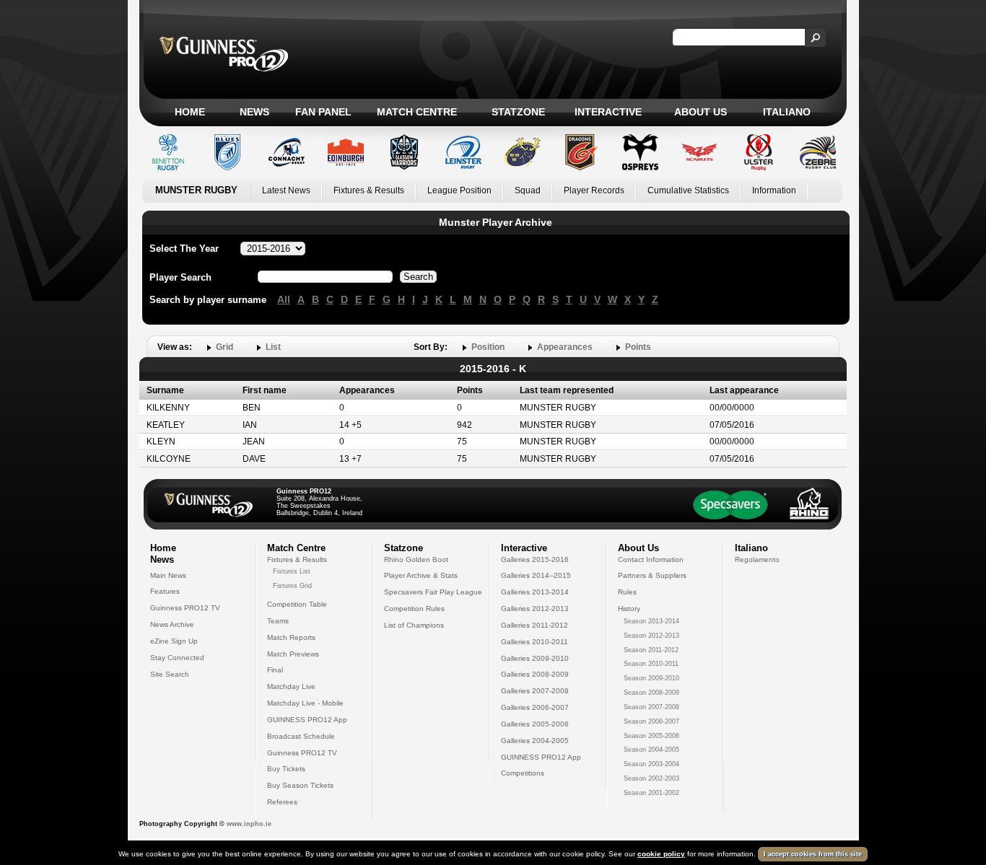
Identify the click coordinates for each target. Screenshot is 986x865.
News (254, 112)
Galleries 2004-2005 (535, 741)
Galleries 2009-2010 (535, 658)
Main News (168, 575)
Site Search (169, 674)
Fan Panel (323, 112)
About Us (700, 112)
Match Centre (417, 112)
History (629, 608)
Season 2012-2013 (651, 635)
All (283, 299)
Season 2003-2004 (651, 764)
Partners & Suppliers (652, 575)
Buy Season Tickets (300, 785)
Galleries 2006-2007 (535, 707)
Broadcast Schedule (301, 736)
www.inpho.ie (249, 823)
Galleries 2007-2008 (535, 691)
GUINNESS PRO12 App (307, 720)
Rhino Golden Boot (416, 559)
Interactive (608, 112)
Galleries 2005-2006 (535, 724)
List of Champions (414, 625)
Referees (282, 802)
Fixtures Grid (292, 585)
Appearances (565, 347)
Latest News (286, 190)
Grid (224, 347)
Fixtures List (291, 571)
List (273, 347)
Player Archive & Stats (421, 575)
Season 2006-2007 (651, 721)
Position (488, 347)
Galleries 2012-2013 (535, 608)
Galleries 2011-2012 (534, 625)
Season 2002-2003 (651, 778)
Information (774, 190)
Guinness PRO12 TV (185, 608)
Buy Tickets (286, 769)
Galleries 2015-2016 (535, 559)
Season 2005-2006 (651, 735)
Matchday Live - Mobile (305, 703)
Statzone (518, 112)
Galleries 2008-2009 (535, 674)
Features (165, 591)
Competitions (522, 773)
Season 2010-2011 (651, 663)
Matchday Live (291, 686)
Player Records (594, 190)
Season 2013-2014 (651, 621)
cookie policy (661, 854)
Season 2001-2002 (651, 792)
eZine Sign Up (174, 641)
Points (638, 347)
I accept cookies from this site (813, 854)
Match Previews (293, 654)
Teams (278, 621)
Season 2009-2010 (651, 678)
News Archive (172, 624)
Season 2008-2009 (651, 692)
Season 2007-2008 (651, 707)
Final (275, 670)
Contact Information (651, 559)
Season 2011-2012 (651, 650)
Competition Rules (414, 608)
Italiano (787, 112)
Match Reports (291, 637)
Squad (528, 190)
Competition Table (297, 604)
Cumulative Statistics (688, 190)
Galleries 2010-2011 (534, 642)
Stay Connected (177, 658)
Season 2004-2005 (651, 749)
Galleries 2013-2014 (535, 592)
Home (190, 112)
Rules (627, 592)
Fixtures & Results (368, 190)
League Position (459, 190)
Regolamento (757, 559)
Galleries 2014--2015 (536, 575)
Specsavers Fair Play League (433, 592)
